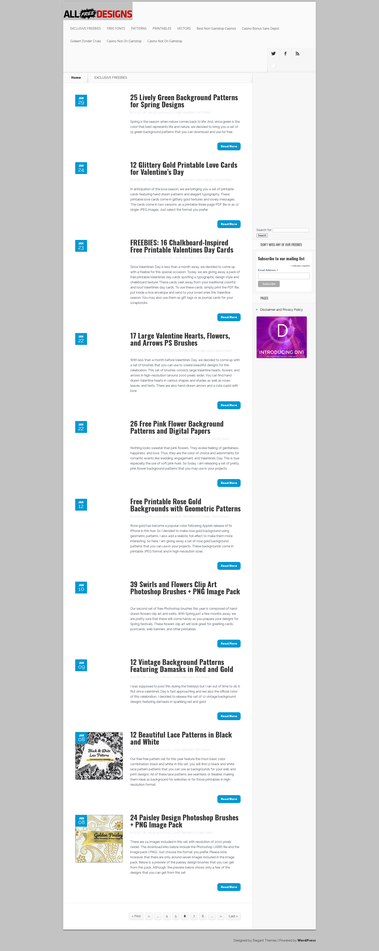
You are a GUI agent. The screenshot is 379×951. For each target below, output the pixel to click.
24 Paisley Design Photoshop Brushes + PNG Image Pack (184, 820)
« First (136, 916)
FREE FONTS (116, 28)
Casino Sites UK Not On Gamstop (284, 143)
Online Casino (284, 89)
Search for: (264, 230)
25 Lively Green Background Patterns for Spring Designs (184, 100)
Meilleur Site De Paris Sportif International (284, 184)
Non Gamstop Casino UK (284, 105)
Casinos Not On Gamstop (284, 111)
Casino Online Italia (284, 196)
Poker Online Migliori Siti (284, 212)
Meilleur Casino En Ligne (284, 133)
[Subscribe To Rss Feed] (297, 53)
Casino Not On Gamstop (124, 41)
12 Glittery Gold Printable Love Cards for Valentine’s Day (183, 168)
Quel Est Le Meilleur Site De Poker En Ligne (284, 200)
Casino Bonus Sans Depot (260, 28)
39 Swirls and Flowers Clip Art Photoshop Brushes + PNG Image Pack (185, 587)
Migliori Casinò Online (284, 209)
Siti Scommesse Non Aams (284, 174)
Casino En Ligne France (284, 155)
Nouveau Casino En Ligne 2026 (284, 203)
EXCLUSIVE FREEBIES (85, 28)
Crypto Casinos (284, 162)
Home (76, 77)
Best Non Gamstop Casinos (216, 28)
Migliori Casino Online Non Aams (284, 149)
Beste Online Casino (284, 137)
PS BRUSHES (205, 351)
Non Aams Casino (284, 121)
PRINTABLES (162, 28)
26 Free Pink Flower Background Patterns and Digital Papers (177, 427)
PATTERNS (139, 28)
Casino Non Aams (284, 222)
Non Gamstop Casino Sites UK (284, 146)
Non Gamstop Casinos (284, 124)
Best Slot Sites (284, 127)
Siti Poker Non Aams (284, 215)
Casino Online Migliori (284, 159)
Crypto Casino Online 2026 (284, 206)
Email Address (268, 270)
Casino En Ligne (284, 99)
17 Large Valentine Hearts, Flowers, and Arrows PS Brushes (180, 339)
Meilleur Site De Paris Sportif (284, 219)
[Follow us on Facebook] (285, 53)
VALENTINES (223, 180)
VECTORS (184, 28)
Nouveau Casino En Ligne (284, 181)
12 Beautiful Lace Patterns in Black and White (181, 738)
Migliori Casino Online (284, 165)
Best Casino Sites (284, 130)
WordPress (306, 940)
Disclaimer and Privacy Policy (281, 310)
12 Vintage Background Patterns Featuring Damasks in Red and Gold (181, 665)
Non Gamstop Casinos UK (284, 92)
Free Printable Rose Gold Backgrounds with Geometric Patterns (185, 504)
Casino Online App (284, 171)
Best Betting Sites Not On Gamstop (284, 86)
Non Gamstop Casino (284, 80)
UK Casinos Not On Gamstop (284, 83)
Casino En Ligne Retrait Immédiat (284, 225)
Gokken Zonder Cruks (85, 41)
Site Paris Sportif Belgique (284, 168)
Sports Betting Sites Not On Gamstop (284, 102)
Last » (233, 916)
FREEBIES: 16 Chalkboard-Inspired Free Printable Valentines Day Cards (181, 246)
